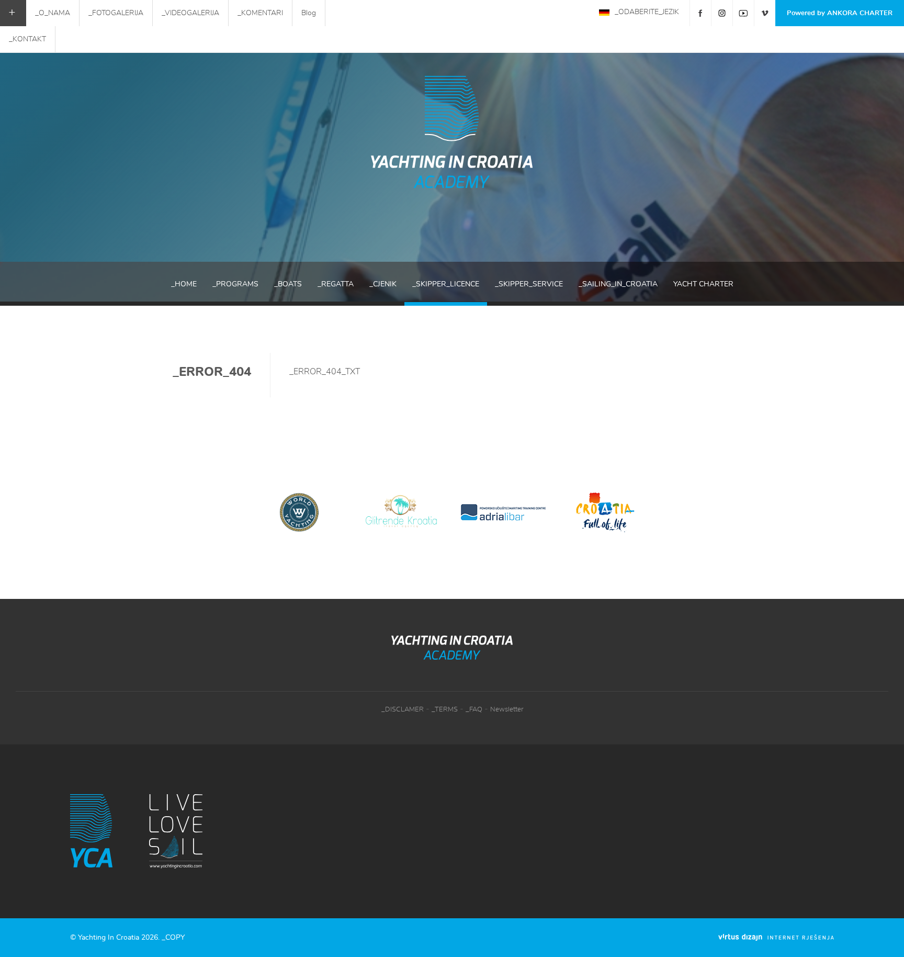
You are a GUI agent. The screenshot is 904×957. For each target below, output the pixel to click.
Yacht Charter (703, 284)
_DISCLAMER (402, 709)
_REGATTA (336, 284)
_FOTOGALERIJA (115, 13)
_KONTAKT (27, 39)
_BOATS (288, 284)
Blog (308, 13)
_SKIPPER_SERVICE (529, 284)
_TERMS (445, 709)
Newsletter (506, 709)
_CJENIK (383, 284)
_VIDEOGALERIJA (190, 13)
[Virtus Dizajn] (776, 937)
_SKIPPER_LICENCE (445, 284)
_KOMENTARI (260, 13)
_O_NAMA (52, 13)
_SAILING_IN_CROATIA (618, 284)
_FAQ (474, 709)
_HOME (184, 284)
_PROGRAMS (235, 284)
